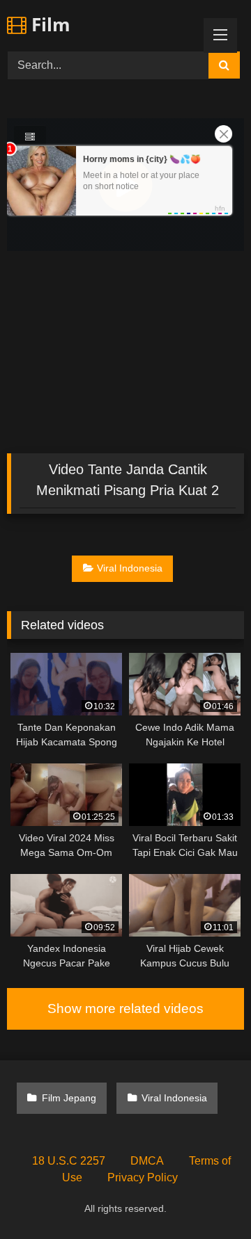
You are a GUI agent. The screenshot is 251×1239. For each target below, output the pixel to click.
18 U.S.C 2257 (68, 1161)
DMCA (147, 1161)
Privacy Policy (142, 1177)
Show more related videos (125, 1008)
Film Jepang (69, 1097)
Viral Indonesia (129, 568)
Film (48, 24)
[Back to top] (207, 1197)
